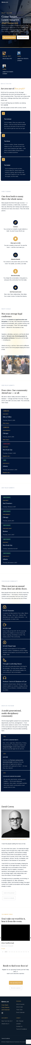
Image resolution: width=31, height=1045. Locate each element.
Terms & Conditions (6, 1038)
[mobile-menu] (28, 2)
